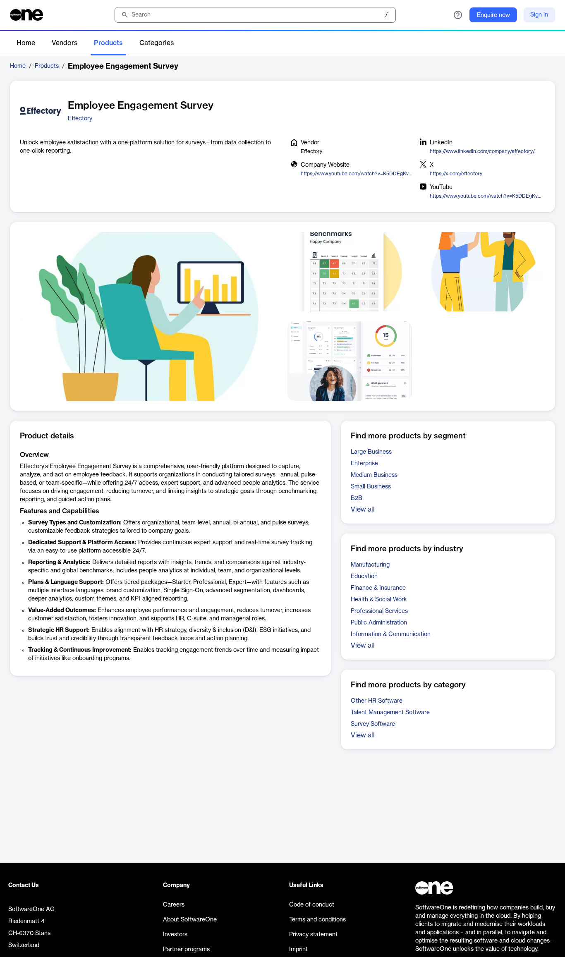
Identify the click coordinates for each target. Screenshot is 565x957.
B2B (356, 498)
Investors (175, 935)
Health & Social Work (379, 600)
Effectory (80, 119)
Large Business (371, 452)
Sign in (539, 15)
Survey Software (373, 724)
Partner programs (186, 949)
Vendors (64, 43)
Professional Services (379, 611)
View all (363, 509)
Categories (156, 43)
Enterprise (364, 464)
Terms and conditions (317, 920)
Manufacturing (370, 565)
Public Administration (379, 623)
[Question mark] (458, 15)
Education (364, 576)
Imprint (298, 949)
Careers (173, 905)
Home (26, 43)
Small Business (371, 487)
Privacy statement (313, 935)
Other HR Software (376, 701)
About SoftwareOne (190, 920)
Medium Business (374, 475)
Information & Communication (391, 634)
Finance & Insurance (378, 588)
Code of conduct (311, 905)
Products (108, 43)
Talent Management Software (390, 712)
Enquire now (493, 15)
